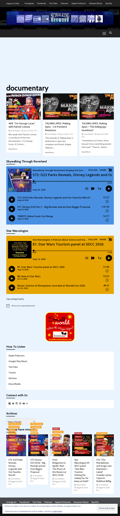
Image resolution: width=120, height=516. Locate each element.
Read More (12, 149)
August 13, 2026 (104, 488)
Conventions (14, 427)
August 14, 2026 (82, 488)
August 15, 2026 (60, 481)
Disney (12, 430)
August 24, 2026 (16, 481)
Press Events (14, 110)
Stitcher (12, 378)
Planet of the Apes (53, 113)
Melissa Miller (81, 485)
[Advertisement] (60, 59)
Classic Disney (14, 424)
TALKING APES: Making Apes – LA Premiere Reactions (57, 127)
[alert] (60, 306)
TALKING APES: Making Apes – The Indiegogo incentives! (94, 127)
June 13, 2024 (28, 131)
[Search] (110, 33)
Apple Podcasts (78, 3)
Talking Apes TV (52, 116)
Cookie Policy (57, 511)
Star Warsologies (80, 452)
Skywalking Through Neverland (20, 113)
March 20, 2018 (102, 134)
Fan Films (12, 106)
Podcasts (30, 106)
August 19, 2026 (38, 478)
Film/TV (22, 106)
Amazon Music (95, 3)
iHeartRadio (14, 384)
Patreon (64, 3)
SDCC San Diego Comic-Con (59, 449)
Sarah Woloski (15, 131)
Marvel (11, 440)
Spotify (109, 3)
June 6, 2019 (64, 134)
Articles (56, 429)
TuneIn (12, 372)
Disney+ (12, 433)
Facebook (41, 3)
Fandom (78, 433)
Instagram (29, 3)
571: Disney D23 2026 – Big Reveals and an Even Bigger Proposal (37, 466)
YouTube (53, 3)
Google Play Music (17, 361)
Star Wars (13, 116)
